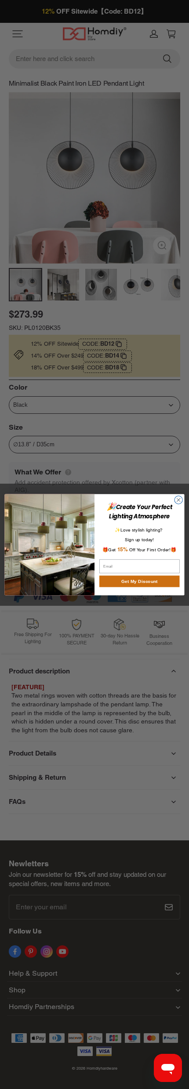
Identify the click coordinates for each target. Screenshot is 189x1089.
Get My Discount (139, 581)
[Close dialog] (178, 499)
